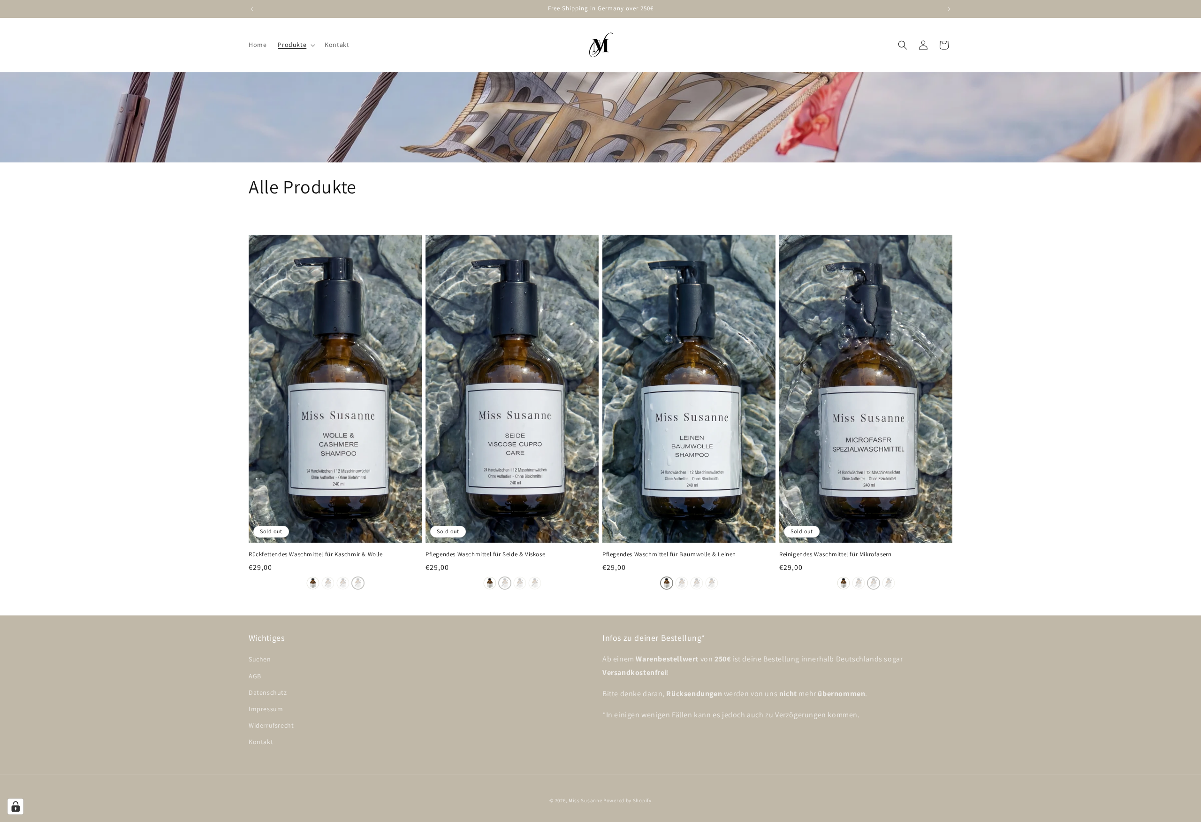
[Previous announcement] (252, 9)
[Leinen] (312, 583)
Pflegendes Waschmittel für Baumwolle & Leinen (669, 554)
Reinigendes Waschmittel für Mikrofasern (835, 554)
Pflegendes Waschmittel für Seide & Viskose (485, 554)
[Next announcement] (949, 9)
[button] (295, 44)
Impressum (266, 709)
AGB (255, 676)
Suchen (260, 659)
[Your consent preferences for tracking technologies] (15, 806)
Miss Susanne (586, 800)
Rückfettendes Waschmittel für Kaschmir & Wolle (316, 554)
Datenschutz (268, 692)
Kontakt (261, 741)
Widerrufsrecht (271, 725)
